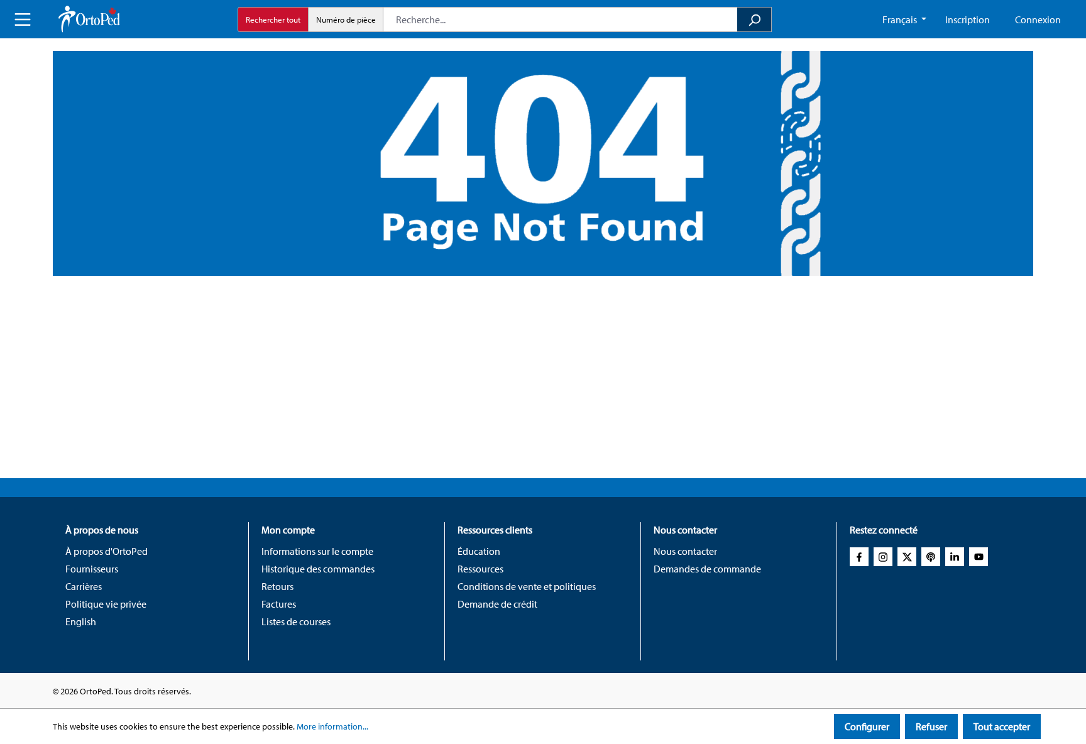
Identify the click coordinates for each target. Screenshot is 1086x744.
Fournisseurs (91, 568)
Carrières (83, 586)
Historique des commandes (318, 568)
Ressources (480, 568)
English (80, 621)
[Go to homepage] (89, 19)
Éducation (479, 551)
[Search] (754, 19)
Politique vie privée (105, 604)
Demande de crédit (497, 604)
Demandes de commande (707, 568)
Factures (278, 604)
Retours (277, 586)
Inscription (967, 19)
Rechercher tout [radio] (273, 19)
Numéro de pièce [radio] (346, 19)
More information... (332, 726)
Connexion (1038, 19)
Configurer (867, 726)
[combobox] (560, 19)
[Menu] (23, 19)
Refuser (931, 726)
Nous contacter (685, 551)
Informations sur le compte (317, 551)
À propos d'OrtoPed (106, 551)
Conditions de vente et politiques (527, 586)
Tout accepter (1002, 726)
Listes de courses (296, 621)
